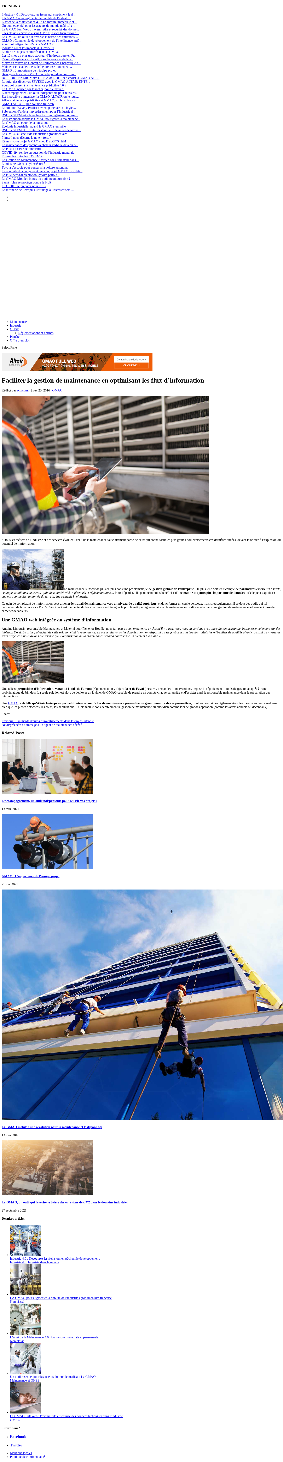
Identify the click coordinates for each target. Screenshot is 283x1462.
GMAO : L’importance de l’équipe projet (29, 70)
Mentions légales (21, 1453)
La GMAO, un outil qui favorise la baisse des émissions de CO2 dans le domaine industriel (64, 1202)
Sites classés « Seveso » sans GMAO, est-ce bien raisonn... (40, 33)
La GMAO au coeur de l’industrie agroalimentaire (34, 134)
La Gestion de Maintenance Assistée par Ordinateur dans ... (40, 160)
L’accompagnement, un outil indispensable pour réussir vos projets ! (49, 801)
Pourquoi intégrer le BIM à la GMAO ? (27, 44)
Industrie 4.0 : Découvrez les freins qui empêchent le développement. (55, 1258)
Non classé (17, 1301)
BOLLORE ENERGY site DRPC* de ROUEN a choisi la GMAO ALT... (50, 78)
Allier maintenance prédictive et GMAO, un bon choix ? (38, 100)
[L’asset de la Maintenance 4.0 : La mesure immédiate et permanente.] (25, 1333)
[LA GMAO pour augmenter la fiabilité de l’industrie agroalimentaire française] (25, 1294)
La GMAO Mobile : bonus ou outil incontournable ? (36, 178)
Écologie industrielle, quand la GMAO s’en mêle (34, 126)
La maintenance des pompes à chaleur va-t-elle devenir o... (40, 145)
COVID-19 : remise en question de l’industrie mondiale (38, 152)
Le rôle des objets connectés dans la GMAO (30, 51)
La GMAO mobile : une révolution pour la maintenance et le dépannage (52, 1127)
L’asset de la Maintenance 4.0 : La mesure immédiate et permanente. (54, 1337)
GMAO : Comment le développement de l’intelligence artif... (41, 40)
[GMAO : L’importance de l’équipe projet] (47, 868)
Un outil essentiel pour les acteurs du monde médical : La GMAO (53, 1376)
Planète (14, 336)
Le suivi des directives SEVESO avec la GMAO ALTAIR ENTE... (46, 81)
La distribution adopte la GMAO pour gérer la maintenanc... (41, 119)
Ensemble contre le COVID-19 (22, 156)
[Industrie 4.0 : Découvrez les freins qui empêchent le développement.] (25, 1255)
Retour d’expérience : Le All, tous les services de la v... (37, 59)
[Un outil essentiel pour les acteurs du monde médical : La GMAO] (25, 1373)
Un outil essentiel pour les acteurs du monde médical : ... (38, 25)
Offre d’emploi (19, 340)
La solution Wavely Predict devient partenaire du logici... (39, 107)
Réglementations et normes (35, 333)
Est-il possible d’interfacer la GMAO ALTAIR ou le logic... (41, 96)
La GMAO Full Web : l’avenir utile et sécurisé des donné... (40, 29)
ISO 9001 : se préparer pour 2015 (24, 186)
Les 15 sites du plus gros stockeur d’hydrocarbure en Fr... (39, 55)
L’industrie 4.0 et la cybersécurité (23, 163)
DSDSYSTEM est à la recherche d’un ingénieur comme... (40, 115)
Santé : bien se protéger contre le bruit (26, 182)
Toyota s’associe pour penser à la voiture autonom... (35, 167)
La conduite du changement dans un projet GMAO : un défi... (42, 171)
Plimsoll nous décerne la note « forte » (27, 137)
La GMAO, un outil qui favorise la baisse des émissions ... (40, 37)
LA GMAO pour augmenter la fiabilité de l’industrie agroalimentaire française (61, 1298)
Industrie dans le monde (43, 1262)
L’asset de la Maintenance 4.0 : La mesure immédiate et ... (39, 22)
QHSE (14, 329)
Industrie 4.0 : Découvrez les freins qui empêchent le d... (38, 14)
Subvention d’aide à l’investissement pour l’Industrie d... (38, 111)
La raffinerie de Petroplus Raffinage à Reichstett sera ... (38, 190)
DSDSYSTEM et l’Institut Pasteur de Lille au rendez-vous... (41, 130)
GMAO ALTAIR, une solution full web (28, 104)
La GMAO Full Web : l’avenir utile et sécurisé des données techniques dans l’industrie (66, 1416)
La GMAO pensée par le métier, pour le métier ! (33, 89)
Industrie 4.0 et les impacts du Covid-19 (28, 48)
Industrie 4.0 (18, 1262)
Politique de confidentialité (27, 1456)
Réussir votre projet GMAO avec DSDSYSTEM (34, 141)
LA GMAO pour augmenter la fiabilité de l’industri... (36, 18)
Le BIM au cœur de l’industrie (21, 149)
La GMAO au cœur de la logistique (25, 122)
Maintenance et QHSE (25, 1380)
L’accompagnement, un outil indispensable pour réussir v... (40, 93)
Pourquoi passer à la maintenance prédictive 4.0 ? (34, 85)
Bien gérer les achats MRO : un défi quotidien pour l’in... (39, 74)
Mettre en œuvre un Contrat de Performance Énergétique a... (41, 63)
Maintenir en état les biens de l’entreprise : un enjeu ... (37, 66)
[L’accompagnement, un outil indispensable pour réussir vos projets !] (47, 793)
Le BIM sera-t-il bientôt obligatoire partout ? (30, 175)
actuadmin (23, 390)
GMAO (57, 390)
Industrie (15, 325)
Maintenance (18, 321)
